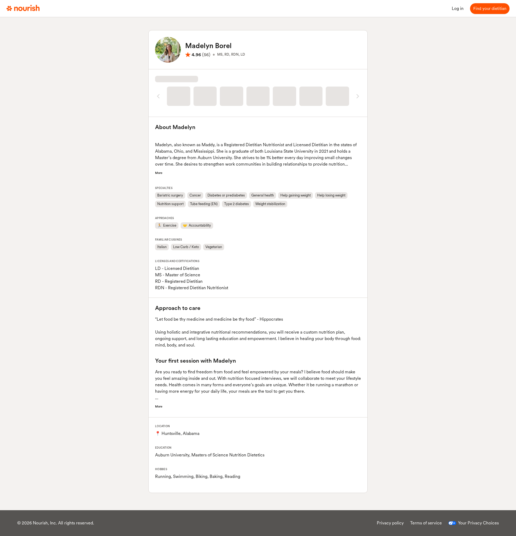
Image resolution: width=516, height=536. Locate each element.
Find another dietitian (258, 116)
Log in (458, 8)
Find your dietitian (489, 8)
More (158, 184)
